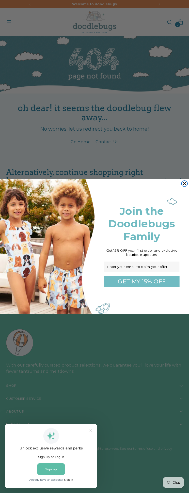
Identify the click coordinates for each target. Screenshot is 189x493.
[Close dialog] (184, 184)
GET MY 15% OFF (142, 281)
